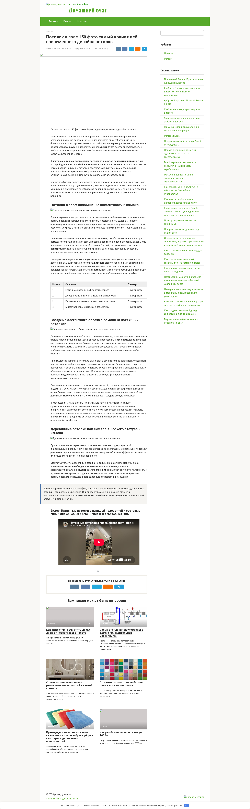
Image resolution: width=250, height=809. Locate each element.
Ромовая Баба (172, 135)
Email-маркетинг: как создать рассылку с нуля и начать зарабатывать (180, 166)
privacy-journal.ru (78, 4)
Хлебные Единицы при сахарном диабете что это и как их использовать (182, 92)
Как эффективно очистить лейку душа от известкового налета (68, 631)
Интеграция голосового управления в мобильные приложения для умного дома (183, 293)
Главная (53, 21)
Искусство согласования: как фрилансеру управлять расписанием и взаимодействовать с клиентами (184, 241)
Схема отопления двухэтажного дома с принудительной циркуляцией (121, 632)
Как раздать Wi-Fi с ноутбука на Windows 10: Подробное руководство (181, 190)
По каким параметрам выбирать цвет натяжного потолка (121, 684)
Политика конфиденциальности (62, 799)
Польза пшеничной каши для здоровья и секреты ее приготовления (180, 153)
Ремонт (67, 21)
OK (186, 805)
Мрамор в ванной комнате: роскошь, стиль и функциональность (178, 178)
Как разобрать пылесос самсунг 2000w (121, 734)
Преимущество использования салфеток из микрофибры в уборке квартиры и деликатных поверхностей (69, 737)
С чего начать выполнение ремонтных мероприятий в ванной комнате (69, 685)
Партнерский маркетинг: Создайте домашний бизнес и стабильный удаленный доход (182, 280)
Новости (82, 21)
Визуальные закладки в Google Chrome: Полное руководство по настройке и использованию (181, 211)
